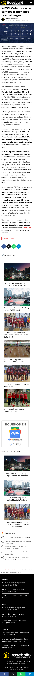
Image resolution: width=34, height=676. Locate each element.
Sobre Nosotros (9, 661)
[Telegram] (18, 246)
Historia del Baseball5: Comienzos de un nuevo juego (18, 542)
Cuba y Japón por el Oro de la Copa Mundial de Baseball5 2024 (17, 558)
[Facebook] (3, 246)
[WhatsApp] (13, 246)
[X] (8, 246)
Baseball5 (5, 238)
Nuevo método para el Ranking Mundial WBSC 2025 (18, 553)
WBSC (12, 238)
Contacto (19, 661)
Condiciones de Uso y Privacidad (20, 663)
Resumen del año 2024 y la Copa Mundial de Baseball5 (16, 548)
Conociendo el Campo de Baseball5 (17, 537)
